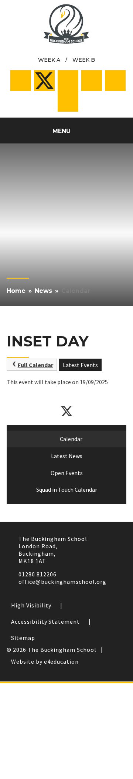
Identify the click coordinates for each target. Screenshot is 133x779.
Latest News (66, 456)
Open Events (67, 473)
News (43, 290)
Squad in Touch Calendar (66, 489)
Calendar (75, 290)
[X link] (44, 80)
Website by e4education (45, 661)
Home (16, 290)
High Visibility (31, 605)
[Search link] (68, 101)
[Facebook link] (20, 80)
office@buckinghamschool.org (62, 581)
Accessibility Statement (45, 621)
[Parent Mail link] (91, 80)
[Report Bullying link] (68, 80)
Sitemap (23, 637)
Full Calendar (35, 365)
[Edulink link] (115, 80)
